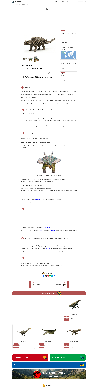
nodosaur (41, 230)
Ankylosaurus (37, 199)
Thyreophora (23, 4)
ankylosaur (53, 230)
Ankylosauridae (48, 227)
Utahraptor (73, 103)
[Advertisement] (48, 22)
